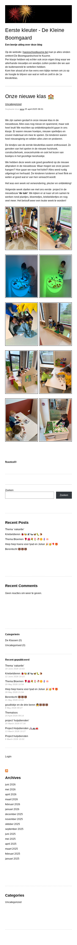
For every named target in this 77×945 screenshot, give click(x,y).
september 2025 (14, 829)
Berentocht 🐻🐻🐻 (16, 549)
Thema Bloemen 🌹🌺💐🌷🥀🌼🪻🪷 (27, 539)
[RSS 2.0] (6, 771)
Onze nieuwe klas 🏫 (29, 96)
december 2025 (14, 814)
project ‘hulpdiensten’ (17, 722)
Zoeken (9, 490)
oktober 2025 (12, 824)
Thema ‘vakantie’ (14, 529)
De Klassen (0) (13, 640)
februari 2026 (12, 804)
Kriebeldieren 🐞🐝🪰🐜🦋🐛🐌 (24, 534)
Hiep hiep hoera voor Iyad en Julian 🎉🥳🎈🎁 (31, 544)
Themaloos (14, 714)
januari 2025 (12, 858)
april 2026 (10, 794)
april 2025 (10, 843)
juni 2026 (10, 784)
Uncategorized (13, 104)
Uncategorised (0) (15, 645)
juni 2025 (10, 834)
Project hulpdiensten (16, 737)
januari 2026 (12, 809)
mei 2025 (10, 838)
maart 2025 (11, 848)
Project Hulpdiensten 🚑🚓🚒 (21, 729)
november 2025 (14, 819)
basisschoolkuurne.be (35, 52)
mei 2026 (10, 789)
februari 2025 (12, 853)
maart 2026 (11, 799)
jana (22, 109)
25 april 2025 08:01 (34, 109)
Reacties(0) (10, 462)
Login (8, 756)
